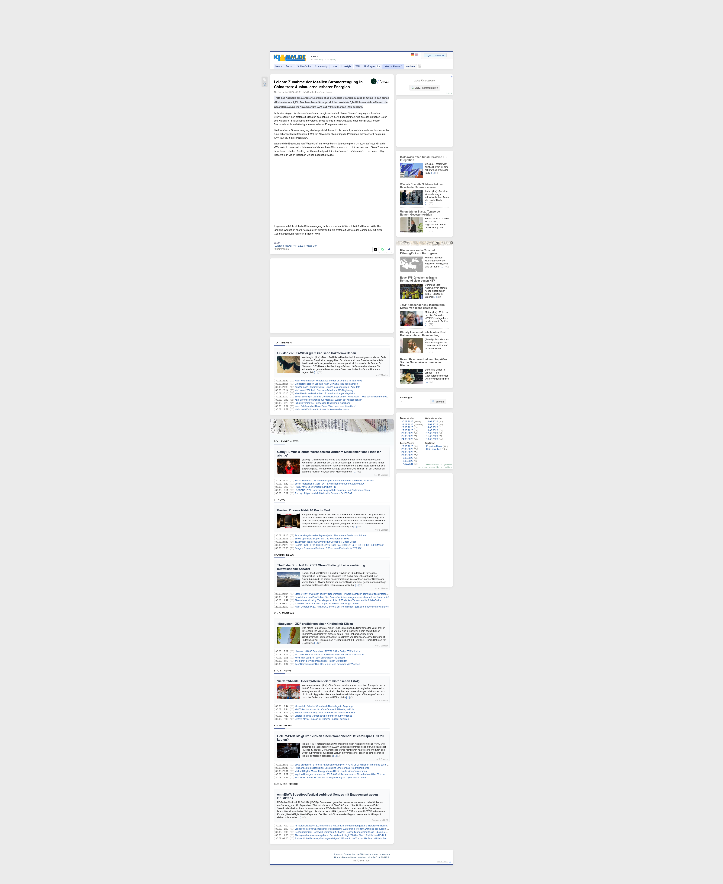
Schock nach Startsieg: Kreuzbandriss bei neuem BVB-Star (325, 712)
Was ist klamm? (393, 66)
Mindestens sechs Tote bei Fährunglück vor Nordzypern (418, 251)
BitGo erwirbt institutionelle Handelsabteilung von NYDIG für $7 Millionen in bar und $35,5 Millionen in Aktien (350, 764)
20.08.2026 (407, 454)
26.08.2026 (407, 432)
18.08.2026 (407, 460)
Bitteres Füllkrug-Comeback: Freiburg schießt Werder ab (323, 715)
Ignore (440, 467)
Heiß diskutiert (433, 448)
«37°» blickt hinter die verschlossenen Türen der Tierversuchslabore (329, 654)
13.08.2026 (432, 430)
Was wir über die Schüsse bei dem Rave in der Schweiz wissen (422, 185)
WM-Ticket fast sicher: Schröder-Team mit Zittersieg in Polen (325, 709)
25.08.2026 (407, 435)
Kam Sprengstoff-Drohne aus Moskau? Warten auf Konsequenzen (328, 399)
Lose (334, 66)
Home (337, 857)
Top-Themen (283, 342)
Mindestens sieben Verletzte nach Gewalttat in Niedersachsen (326, 383)
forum (449, 92)
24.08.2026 (407, 438)
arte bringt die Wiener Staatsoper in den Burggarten (321, 660)
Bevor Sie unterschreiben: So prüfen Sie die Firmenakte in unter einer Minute (423, 362)
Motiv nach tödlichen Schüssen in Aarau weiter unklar (322, 409)
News (278, 66)
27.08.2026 (407, 430)
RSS (386, 857)
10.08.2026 (432, 438)
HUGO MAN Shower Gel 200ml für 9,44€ (315, 486)
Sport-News (283, 670)
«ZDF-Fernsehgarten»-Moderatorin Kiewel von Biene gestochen (422, 306)
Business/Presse (286, 783)
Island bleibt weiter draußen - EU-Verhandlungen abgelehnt (325, 393)
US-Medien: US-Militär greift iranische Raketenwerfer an (316, 353)
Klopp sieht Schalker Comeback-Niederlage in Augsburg (324, 706)
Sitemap (337, 854)
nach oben (442, 861)
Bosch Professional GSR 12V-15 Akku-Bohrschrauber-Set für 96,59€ (330, 483)
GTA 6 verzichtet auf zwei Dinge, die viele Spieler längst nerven (327, 603)
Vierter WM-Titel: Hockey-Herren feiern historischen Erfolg (318, 681)
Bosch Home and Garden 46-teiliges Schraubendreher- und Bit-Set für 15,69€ (334, 480)
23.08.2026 (407, 446)
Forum (289, 66)
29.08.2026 (407, 424)
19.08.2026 (407, 457)
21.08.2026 (407, 451)
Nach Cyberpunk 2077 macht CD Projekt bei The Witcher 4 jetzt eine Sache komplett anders (342, 606)
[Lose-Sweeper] (419, 67)
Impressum (384, 854)
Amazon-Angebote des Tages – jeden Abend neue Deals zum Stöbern (331, 535)
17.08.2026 (407, 463)
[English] (416, 54)
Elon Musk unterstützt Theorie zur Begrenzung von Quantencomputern (331, 777)
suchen (440, 401)
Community (321, 66)
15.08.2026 (432, 424)
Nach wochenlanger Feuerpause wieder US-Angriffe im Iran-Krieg (328, 380)
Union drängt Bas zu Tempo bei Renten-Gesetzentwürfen (420, 213)
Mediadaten (371, 854)
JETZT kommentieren (426, 87)
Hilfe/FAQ (372, 857)
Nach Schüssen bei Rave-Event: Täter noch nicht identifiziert (325, 406)
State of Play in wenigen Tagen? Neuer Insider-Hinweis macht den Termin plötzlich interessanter (344, 593)
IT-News (280, 499)
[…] (315, 372)
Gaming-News (284, 554)
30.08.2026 (407, 421)
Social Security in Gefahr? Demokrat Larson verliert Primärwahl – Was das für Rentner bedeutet (343, 396)
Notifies (448, 467)
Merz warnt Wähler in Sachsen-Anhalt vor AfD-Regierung (324, 390)
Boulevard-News (286, 441)
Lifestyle (346, 66)
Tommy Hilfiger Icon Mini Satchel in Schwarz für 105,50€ (323, 493)
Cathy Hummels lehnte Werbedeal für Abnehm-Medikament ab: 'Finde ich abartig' (329, 453)
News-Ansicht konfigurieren (439, 464)
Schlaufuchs (304, 66)
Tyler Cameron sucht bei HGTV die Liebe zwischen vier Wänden (327, 663)
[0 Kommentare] (282, 248)
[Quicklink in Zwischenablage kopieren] (265, 79)
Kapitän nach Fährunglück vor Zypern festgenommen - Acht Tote (327, 386)
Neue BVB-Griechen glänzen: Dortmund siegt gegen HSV (418, 279)
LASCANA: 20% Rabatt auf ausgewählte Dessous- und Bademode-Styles (332, 489)
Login (428, 55)
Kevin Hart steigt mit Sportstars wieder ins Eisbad (320, 657)
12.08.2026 (432, 432)
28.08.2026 (407, 427)
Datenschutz (350, 854)
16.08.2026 (432, 421)
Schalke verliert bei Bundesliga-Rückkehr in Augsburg (322, 402)
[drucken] (265, 84)
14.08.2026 (432, 427)
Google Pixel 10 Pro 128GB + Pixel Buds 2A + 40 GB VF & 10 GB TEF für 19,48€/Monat (339, 544)
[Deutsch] (413, 54)
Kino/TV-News (284, 613)
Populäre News (434, 446)
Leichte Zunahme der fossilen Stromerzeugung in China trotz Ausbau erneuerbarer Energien (318, 84)
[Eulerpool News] (282, 245)
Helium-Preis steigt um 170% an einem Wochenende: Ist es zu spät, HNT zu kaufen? (330, 738)
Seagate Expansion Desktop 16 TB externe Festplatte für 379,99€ (328, 548)
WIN (357, 66)
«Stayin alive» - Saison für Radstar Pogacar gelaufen (322, 718)
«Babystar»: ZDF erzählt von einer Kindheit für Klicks (315, 623)
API (381, 857)
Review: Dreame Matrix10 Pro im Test (303, 510)
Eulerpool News (323, 91)
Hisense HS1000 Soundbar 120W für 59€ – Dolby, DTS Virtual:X (327, 651)
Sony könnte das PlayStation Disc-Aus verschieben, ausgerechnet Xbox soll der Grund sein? (342, 596)
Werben (410, 66)
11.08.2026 (432, 435)
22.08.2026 (407, 448)
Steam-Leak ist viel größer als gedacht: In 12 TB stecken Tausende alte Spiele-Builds (338, 600)
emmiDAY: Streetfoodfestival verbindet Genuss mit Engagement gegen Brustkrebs (327, 796)
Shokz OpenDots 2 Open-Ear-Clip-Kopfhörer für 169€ (322, 538)
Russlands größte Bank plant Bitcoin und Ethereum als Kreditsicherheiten (332, 767)
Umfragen (372, 66)
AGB (360, 854)
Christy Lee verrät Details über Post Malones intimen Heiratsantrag (423, 333)
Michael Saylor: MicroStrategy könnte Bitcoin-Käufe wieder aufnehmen (331, 770)
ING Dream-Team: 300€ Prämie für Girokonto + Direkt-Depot (325, 541)
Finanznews (283, 725)
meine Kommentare (426, 467)
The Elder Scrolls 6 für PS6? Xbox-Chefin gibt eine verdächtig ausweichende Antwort (321, 567)
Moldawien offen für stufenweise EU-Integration (423, 158)
